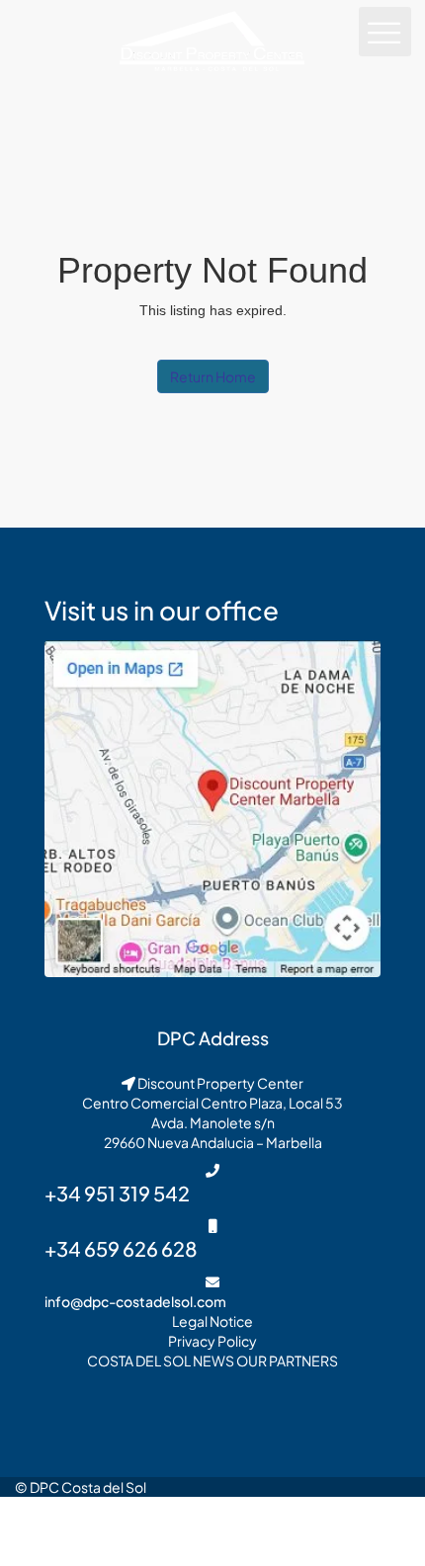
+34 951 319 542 (117, 1193)
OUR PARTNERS (287, 1360)
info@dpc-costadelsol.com (135, 1301)
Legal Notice (212, 1321)
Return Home (213, 376)
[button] (385, 31)
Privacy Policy (212, 1341)
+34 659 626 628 (121, 1248)
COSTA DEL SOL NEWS (160, 1360)
